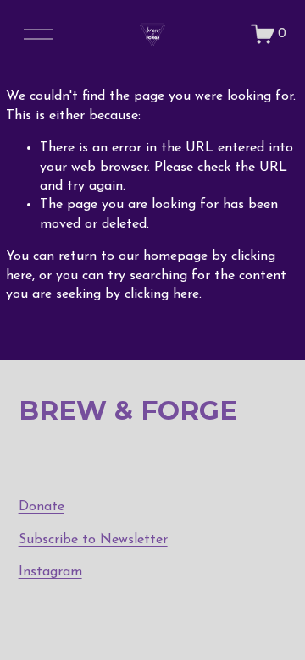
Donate (41, 507)
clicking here (162, 294)
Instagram (50, 572)
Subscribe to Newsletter (93, 540)
